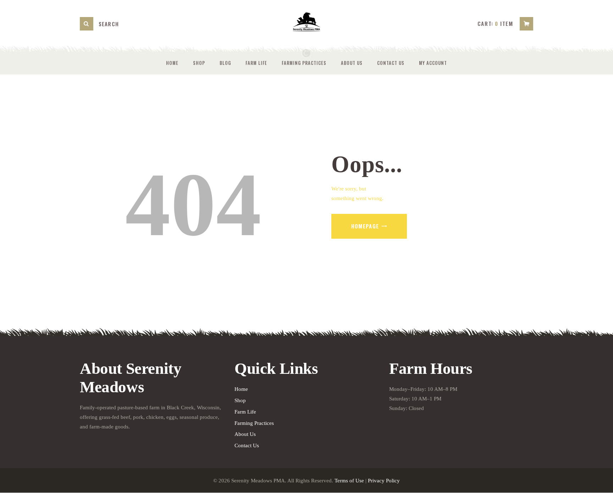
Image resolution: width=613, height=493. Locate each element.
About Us (245, 434)
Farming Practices (254, 423)
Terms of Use (349, 480)
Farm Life (245, 412)
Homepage (365, 226)
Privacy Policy (384, 480)
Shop (240, 400)
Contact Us (246, 445)
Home (241, 389)
